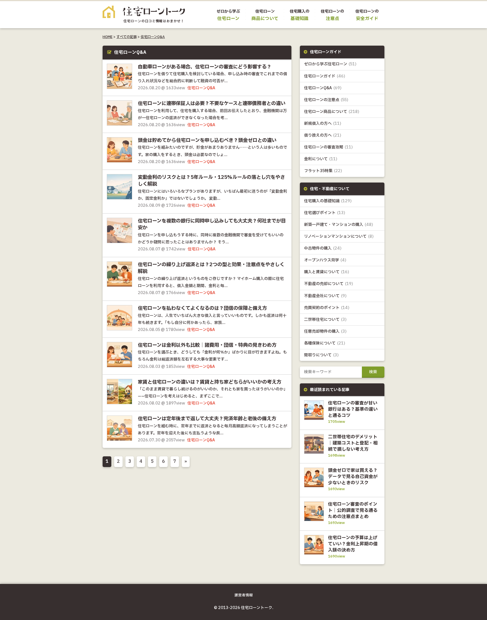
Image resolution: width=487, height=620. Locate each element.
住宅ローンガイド (324, 76)
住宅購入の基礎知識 (328, 201)
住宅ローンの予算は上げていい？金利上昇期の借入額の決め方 (353, 544)
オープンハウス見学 (325, 260)
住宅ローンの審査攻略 (328, 147)
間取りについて (321, 355)
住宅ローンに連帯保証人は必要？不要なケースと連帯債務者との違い (211, 103)
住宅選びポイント (324, 213)
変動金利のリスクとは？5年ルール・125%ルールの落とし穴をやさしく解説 (211, 181)
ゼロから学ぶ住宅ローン (330, 64)
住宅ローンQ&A (153, 36)
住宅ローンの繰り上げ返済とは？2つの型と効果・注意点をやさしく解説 (211, 268)
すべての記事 (126, 36)
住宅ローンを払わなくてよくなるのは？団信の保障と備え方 (202, 308)
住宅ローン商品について (331, 112)
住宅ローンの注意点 (326, 100)
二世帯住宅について (325, 320)
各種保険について (324, 343)
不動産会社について (325, 296)
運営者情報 (243, 595)
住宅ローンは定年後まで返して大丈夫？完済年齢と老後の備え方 (207, 419)
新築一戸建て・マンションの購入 (338, 225)
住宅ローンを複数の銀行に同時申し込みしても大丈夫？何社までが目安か (212, 224)
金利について (320, 159)
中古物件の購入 (323, 248)
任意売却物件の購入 (325, 331)
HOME (107, 36)
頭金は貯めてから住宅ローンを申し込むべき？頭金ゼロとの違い (207, 140)
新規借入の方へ (322, 123)
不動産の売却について (328, 284)
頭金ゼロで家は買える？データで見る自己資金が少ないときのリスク (353, 476)
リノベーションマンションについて (339, 236)
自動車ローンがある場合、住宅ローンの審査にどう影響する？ (204, 67)
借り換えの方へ (322, 135)
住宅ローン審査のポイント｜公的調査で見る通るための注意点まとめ (353, 510)
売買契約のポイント (326, 308)
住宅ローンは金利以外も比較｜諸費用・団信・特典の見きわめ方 (207, 345)
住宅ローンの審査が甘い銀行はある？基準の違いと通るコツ (353, 409)
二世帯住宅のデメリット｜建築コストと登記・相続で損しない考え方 (353, 443)
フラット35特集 (323, 171)
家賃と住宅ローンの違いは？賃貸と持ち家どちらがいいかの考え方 (209, 382)
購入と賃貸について (326, 272)
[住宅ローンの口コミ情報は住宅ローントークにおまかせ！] (144, 18)
